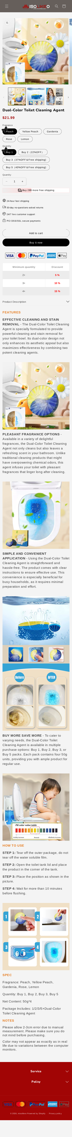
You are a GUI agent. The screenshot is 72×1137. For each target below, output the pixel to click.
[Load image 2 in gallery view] (36, 96)
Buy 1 (9, 152)
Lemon (25, 139)
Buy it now (36, 242)
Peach (10, 131)
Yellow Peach (30, 131)
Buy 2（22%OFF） (33, 152)
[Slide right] (68, 97)
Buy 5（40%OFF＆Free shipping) (26, 167)
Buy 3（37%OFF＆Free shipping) (26, 159)
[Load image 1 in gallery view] (17, 96)
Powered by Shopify (36, 1113)
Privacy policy (55, 1113)
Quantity (7, 175)
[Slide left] (3, 97)
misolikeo (22, 1113)
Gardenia (52, 131)
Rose (9, 139)
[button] (6, 6)
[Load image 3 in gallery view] (55, 96)
